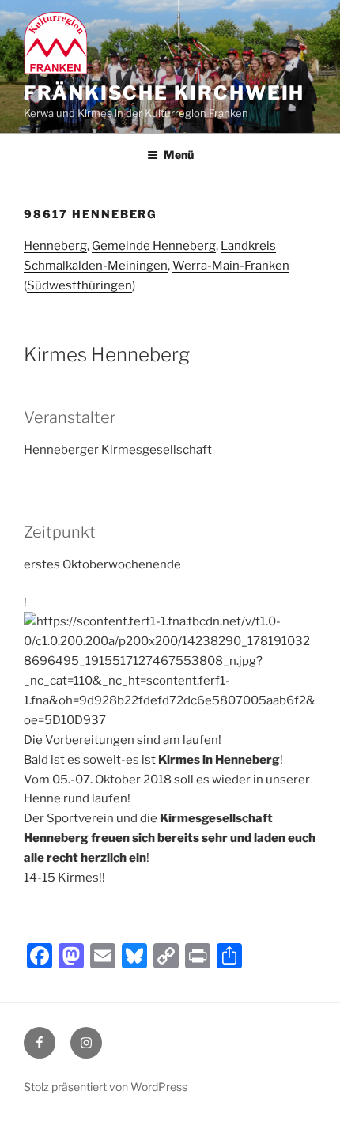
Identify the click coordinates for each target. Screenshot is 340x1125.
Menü (179, 154)
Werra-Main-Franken (230, 266)
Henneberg (55, 246)
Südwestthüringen (79, 285)
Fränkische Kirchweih (164, 92)
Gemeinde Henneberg (154, 246)
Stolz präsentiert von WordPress (105, 1086)
